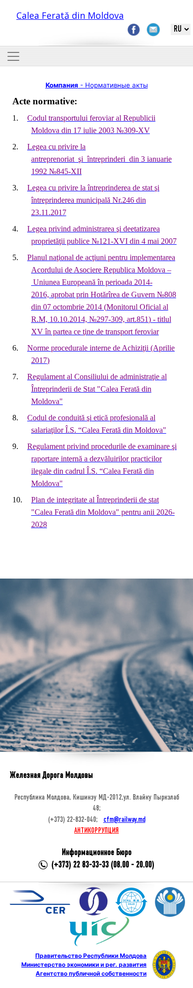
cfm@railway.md (124, 819)
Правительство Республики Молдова (90, 955)
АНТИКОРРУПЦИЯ (96, 830)
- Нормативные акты (97, 85)
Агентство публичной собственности (91, 973)
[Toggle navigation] (13, 56)
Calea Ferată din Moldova (70, 15)
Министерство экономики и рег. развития (83, 964)
